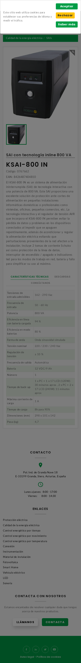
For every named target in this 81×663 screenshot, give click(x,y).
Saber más (66, 24)
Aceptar (67, 6)
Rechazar (65, 15)
